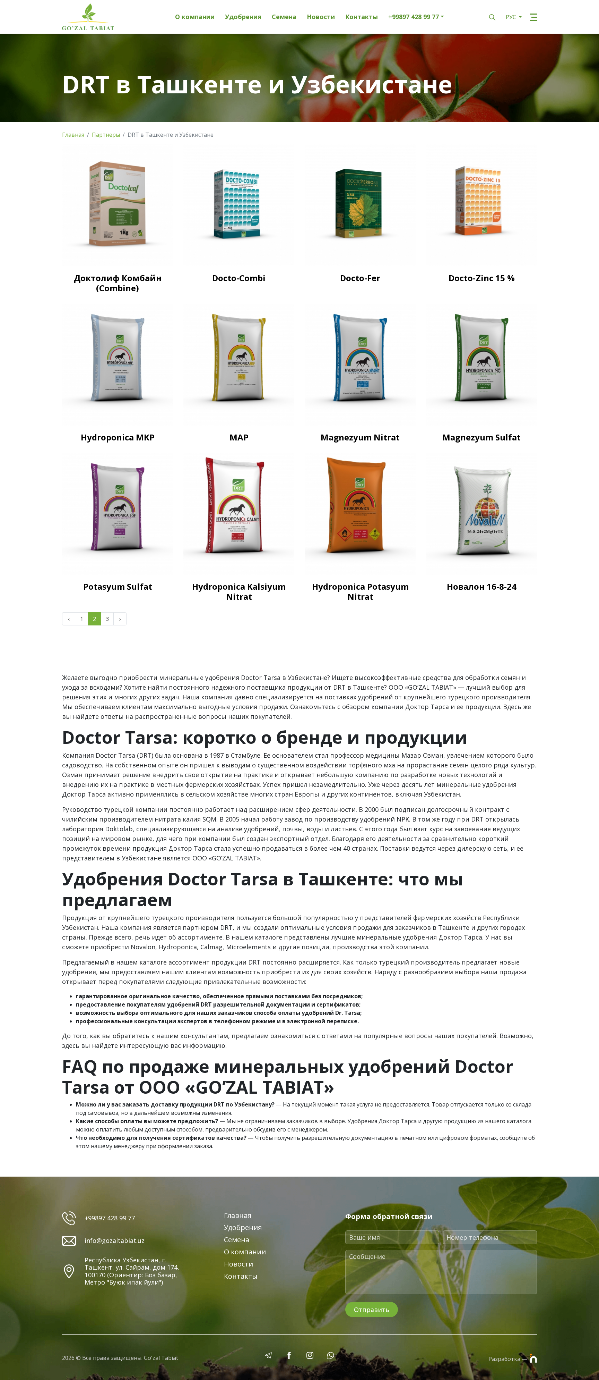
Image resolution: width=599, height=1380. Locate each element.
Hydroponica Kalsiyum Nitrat (239, 591)
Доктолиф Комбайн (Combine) (118, 283)
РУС (512, 17)
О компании (195, 17)
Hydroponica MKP (118, 437)
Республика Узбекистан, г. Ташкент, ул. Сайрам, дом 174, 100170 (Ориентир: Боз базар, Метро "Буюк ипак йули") (132, 1271)
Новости (321, 17)
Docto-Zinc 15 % (482, 278)
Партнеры (106, 134)
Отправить (371, 1309)
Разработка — (508, 1359)
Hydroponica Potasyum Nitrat (360, 591)
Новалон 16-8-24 (481, 586)
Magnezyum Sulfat (481, 437)
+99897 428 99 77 (413, 17)
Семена (284, 17)
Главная (73, 134)
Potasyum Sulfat (117, 586)
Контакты (361, 17)
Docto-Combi (239, 278)
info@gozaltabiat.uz (115, 1241)
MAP (239, 437)
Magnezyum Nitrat (360, 437)
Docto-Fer (360, 278)
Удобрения (243, 17)
